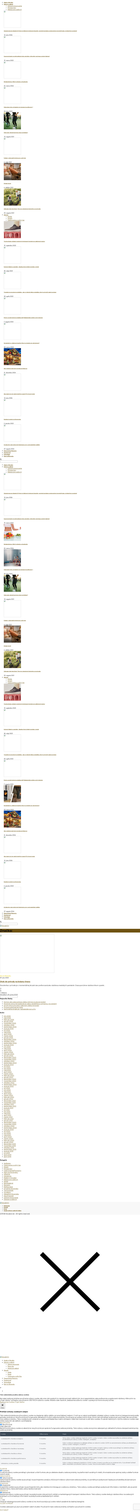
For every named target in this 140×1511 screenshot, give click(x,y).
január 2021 (8, 1120)
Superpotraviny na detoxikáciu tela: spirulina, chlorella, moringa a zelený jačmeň (27, 56)
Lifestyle (6, 215)
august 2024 (9, 1045)
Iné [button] (1, 1498)
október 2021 (9, 1104)
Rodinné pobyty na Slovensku (12, 419)
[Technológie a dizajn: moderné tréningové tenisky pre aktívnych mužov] (12, 238)
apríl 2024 (8, 1050)
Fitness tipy (12, 8)
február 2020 (9, 1140)
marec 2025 (8, 1036)
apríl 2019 (7, 1155)
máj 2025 (7, 1032)
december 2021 (10, 1101)
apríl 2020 (8, 1137)
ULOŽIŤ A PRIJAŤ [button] (6, 1503)
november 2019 (10, 1146)
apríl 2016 (7, 1157)
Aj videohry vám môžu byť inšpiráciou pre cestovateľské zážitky (22, 444)
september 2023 (10, 1063)
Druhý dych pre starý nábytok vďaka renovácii (21, 1006)
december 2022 (10, 1079)
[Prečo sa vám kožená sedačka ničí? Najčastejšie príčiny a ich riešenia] (12, 314)
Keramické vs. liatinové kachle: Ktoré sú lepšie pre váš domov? (21, 343)
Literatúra (7, 1176)
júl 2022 (7, 1088)
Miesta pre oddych (15, 10)
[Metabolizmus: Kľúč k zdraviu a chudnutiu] (12, 78)
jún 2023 (7, 1068)
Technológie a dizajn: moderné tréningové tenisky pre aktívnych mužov (24, 241)
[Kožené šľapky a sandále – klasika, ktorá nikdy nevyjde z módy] (12, 263)
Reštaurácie (8, 1187)
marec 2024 (8, 1052)
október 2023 (9, 1061)
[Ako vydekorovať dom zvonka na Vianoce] (12, 365)
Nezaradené (8, 1183)
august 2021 (8, 1108)
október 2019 (9, 1148)
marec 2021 (8, 1117)
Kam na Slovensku (9, 456)
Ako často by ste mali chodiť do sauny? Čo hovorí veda (19, 394)
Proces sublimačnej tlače (13, 1007)
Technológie (7, 454)
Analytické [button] (4, 1483)
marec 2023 (8, 1074)
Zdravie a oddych (8, 4)
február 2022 (9, 1097)
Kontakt (6, 1207)
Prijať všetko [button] (19, 1402)
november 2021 (10, 1102)
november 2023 (10, 1059)
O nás (5, 1209)
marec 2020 (8, 1139)
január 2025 (8, 1038)
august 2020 (9, 1129)
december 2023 (10, 1057)
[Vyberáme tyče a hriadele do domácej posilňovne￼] (12, 103)
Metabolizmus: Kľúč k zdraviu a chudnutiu (16, 81)
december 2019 (10, 1144)
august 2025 (9, 1029)
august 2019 (8, 1151)
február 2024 (9, 1054)
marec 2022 (8, 1095)
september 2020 (10, 1128)
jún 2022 (7, 1090)
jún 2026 (7, 1016)
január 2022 (8, 1099)
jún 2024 (7, 1047)
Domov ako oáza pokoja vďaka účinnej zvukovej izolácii (25, 1002)
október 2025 (9, 1025)
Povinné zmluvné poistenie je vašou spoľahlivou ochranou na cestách (30, 1004)
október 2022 (9, 1083)
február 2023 (9, 1075)
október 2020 (9, 1126)
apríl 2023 (8, 1072)
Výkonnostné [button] (5, 1476)
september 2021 (10, 1106)
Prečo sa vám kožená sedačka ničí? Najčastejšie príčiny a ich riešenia (23, 317)
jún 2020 (7, 1133)
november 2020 (10, 1124)
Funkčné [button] (3, 1469)
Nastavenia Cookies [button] (7, 1402)
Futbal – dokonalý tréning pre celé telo (15, 158)
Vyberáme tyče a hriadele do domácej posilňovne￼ (18, 107)
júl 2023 (7, 1066)
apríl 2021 (7, 1115)
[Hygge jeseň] (12, 180)
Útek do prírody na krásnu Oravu (15, 982)
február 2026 (9, 1020)
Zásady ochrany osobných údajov (12, 1210)
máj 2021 (7, 1113)
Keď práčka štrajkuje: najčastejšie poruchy (20, 1009)
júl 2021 (7, 1110)
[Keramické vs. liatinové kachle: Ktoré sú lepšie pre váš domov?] (12, 339)
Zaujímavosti (7, 452)
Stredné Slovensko (11, 1189)
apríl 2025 (8, 1034)
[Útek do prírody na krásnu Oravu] (27, 972)
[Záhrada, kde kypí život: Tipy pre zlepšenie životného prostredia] (12, 205)
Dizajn (10, 218)
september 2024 (10, 1043)
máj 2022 (7, 1092)
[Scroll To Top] (1, 1388)
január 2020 (8, 1142)
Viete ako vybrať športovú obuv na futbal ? (16, 132)
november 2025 (10, 1023)
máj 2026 (7, 1018)
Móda (10, 217)
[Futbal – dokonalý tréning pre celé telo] (12, 154)
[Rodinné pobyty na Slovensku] (12, 415)
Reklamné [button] (4, 1491)
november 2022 (10, 1081)
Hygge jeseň (7, 183)
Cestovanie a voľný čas (16, 220)
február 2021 (9, 1119)
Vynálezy (7, 1192)
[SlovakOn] (4, 926)
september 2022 (10, 1084)
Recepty (7, 1185)
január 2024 (8, 1056)
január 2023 (8, 1077)
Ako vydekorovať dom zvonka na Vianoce (15, 368)
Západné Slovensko (11, 1194)
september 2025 (10, 1027)
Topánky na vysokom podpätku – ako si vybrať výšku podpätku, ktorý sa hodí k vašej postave (30, 292)
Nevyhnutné (7, 1425)
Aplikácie (7, 1163)
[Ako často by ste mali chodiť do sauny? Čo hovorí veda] (12, 390)
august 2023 (9, 1065)
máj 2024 (7, 1048)
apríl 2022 (8, 1093)
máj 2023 (7, 1070)
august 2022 (9, 1086)
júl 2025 (7, 1030)
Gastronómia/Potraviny (10, 451)
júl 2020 (7, 1131)
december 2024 (10, 1039)
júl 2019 (7, 1153)
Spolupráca (7, 1206)
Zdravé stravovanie (15, 6)
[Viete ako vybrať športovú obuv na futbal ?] (12, 129)
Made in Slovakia (8, 2)
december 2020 (10, 1122)
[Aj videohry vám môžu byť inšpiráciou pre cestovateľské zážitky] (12, 441)
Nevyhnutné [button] (5, 1423)
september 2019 (10, 1149)
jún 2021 (7, 1111)
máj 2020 (7, 1135)
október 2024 (9, 1041)
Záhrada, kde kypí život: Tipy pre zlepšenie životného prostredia (22, 209)
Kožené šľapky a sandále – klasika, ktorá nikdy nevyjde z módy (21, 267)
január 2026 (8, 1021)
